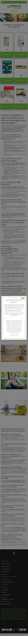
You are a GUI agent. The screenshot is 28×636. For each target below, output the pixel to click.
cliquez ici (6, 308)
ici (18, 334)
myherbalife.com (14, 315)
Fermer (23, 298)
